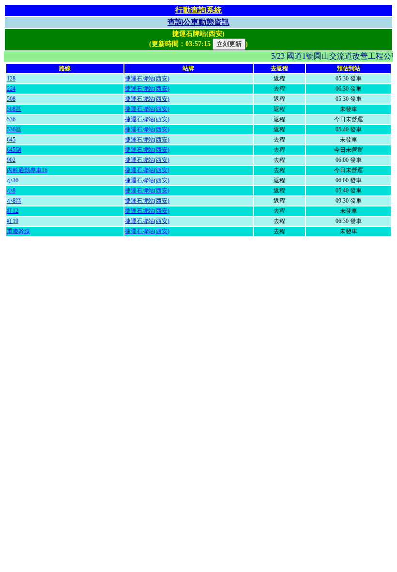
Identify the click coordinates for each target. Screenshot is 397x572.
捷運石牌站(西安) (147, 78)
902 (11, 160)
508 (11, 98)
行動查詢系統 (198, 10)
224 (11, 88)
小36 (12, 180)
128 (11, 78)
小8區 (14, 200)
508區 (14, 109)
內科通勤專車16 (27, 170)
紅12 (12, 210)
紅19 (12, 221)
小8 (11, 190)
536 (11, 119)
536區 (14, 129)
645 (11, 139)
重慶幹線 (18, 231)
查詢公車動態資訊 (198, 22)
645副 (14, 149)
